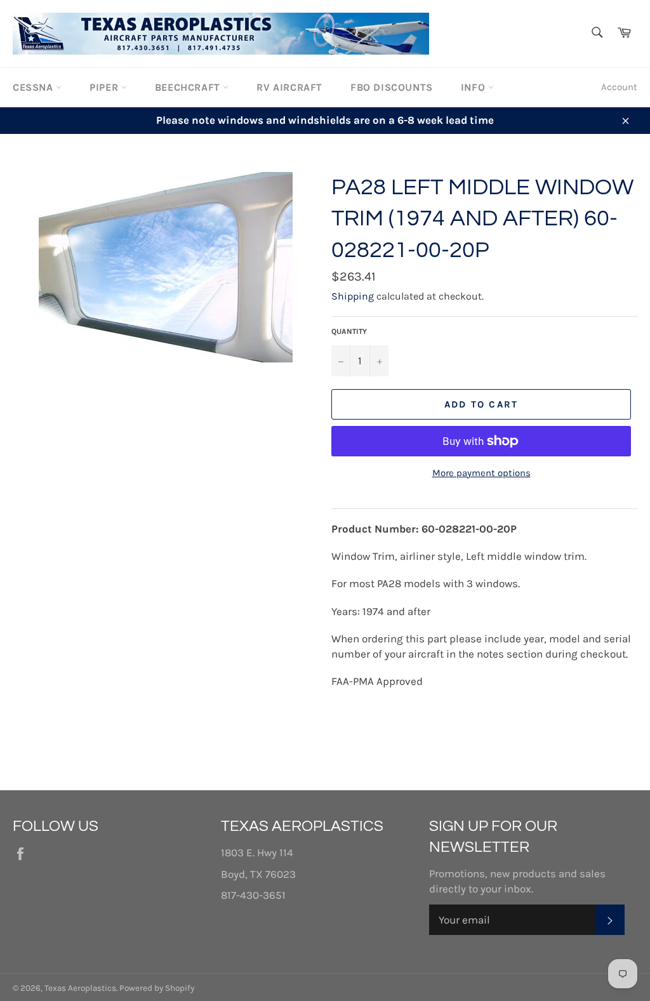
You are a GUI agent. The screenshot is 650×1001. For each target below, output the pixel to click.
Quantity (349, 331)
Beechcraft (189, 87)
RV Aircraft (289, 87)
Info (474, 87)
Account (619, 87)
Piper (105, 87)
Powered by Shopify (156, 988)
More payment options (481, 473)
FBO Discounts (391, 87)
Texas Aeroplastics (80, 988)
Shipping (352, 296)
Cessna (34, 87)
